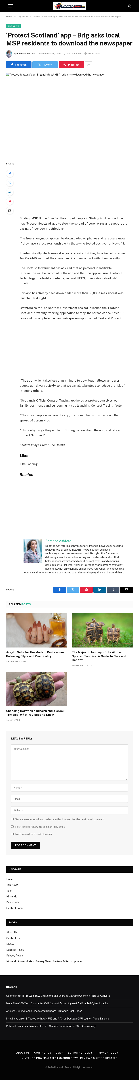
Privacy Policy (14, 955)
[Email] (9, 210)
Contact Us (13, 938)
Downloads (12, 902)
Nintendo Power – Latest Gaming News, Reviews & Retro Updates (44, 961)
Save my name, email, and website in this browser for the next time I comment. (60, 819)
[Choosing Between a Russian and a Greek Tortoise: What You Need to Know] (36, 689)
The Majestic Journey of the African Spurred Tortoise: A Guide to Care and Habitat (99, 656)
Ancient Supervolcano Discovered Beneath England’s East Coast (44, 1011)
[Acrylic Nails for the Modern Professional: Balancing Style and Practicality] (36, 630)
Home (9, 879)
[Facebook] (9, 173)
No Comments (74, 53)
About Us (11, 932)
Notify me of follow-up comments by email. (40, 826)
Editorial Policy (15, 949)
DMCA (10, 944)
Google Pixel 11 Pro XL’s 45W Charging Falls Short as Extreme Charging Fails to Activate (58, 995)
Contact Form (14, 908)
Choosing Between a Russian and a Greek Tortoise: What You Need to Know (35, 713)
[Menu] (10, 6)
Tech (9, 890)
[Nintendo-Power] (69, 6)
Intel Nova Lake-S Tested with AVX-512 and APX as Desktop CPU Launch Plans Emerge (57, 1018)
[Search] (129, 6)
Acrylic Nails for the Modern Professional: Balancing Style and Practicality (36, 654)
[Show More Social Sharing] (88, 64)
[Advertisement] (78, 188)
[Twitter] (9, 182)
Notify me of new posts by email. (34, 834)
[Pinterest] (9, 201)
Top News (13, 26)
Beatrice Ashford (26, 53)
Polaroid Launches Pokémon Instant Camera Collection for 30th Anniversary (51, 1026)
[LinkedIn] (9, 192)
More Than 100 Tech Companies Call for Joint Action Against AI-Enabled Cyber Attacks (57, 1003)
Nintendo (11, 896)
